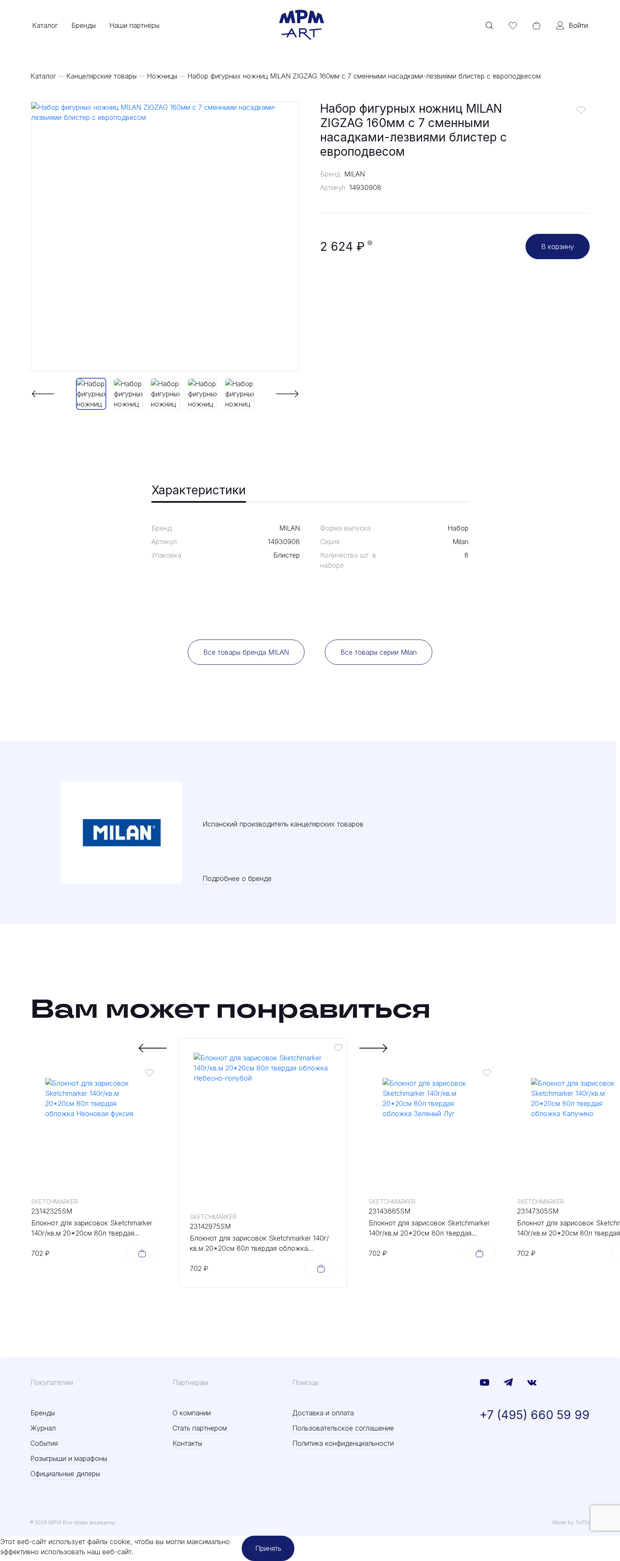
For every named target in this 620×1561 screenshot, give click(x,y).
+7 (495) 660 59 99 (535, 1415)
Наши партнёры (134, 25)
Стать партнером (200, 1428)
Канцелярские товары (101, 76)
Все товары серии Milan (378, 652)
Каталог (45, 25)
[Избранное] (513, 25)
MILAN (354, 174)
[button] (43, 394)
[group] (165, 236)
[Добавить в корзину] (142, 1253)
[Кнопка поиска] (489, 25)
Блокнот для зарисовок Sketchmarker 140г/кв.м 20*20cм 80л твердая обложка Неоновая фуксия (91, 1228)
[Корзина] (536, 25)
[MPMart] (301, 25)
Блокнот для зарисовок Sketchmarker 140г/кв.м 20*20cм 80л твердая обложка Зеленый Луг (429, 1228)
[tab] (198, 491)
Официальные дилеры (65, 1473)
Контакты (187, 1443)
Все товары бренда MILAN (246, 652)
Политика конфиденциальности (343, 1443)
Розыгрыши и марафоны (68, 1458)
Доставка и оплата (323, 1413)
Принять (268, 1548)
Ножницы (162, 76)
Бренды (83, 25)
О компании (192, 1413)
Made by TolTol (571, 1522)
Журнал (43, 1428)
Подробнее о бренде (237, 878)
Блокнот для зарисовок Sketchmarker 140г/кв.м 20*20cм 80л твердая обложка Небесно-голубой (259, 1243)
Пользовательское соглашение (343, 1428)
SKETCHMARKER (54, 1201)
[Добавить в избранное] (581, 110)
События (44, 1443)
